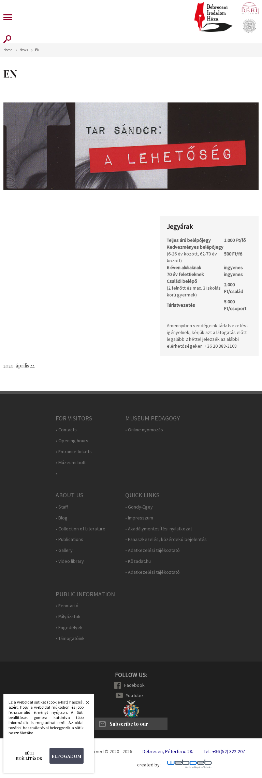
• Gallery (64, 550)
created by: (149, 765)
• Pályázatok (68, 617)
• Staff (62, 507)
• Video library (70, 561)
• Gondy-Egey (139, 507)
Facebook (134, 685)
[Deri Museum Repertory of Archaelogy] (249, 26)
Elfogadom (66, 756)
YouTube (134, 695)
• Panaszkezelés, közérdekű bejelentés (166, 539)
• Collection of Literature (80, 529)
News (23, 50)
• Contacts (66, 430)
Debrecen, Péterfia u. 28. (168, 751)
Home (7, 50)
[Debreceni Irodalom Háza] (213, 16)
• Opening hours (72, 441)
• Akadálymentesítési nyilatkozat (158, 529)
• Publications (69, 539)
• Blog (62, 518)
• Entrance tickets (74, 452)
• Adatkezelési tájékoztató (152, 550)
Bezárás (84, 704)
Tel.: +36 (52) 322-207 (224, 751)
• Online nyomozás (144, 430)
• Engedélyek (69, 627)
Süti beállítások (29, 756)
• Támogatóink (70, 638)
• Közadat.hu (138, 561)
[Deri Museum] (250, 8)
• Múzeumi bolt (71, 463)
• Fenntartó (67, 606)
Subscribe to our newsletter (129, 725)
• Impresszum (139, 518)
